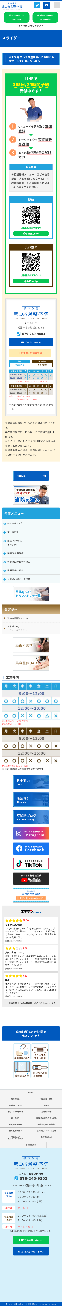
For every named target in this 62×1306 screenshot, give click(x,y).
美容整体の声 (31, 1145)
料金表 (46, 1105)
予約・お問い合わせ (15, 1111)
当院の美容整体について (19, 618)
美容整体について (15, 1105)
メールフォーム (33, 342)
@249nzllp (31, 281)
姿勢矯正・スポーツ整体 (46, 1130)
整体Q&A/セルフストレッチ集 (15, 1137)
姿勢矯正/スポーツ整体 (18, 578)
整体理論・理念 (15, 523)
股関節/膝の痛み (15, 570)
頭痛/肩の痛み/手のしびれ (46, 1118)
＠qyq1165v (31, 233)
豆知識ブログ (46, 1111)
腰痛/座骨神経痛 (15, 1124)
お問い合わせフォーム (32, 1251)
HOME (31, 1092)
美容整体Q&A (46, 1137)
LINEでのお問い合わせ (31, 1240)
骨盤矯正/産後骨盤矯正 (18, 561)
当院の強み (15, 1099)
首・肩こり (12, 531)
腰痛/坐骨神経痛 (15, 553)
